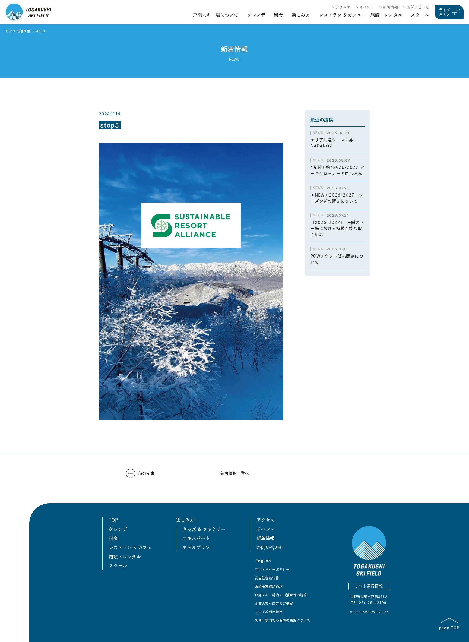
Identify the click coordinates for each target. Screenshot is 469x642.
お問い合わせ (418, 7)
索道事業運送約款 (269, 586)
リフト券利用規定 (269, 611)
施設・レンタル (386, 15)
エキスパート (196, 538)
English (263, 560)
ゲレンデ (256, 15)
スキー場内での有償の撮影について (282, 620)
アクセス (342, 7)
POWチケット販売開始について (336, 259)
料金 (278, 15)
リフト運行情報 (369, 586)
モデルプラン (196, 547)
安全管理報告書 (267, 578)
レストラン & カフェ (340, 15)
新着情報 (390, 7)
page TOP (449, 627)
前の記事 (146, 473)
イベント (366, 7)
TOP (8, 31)
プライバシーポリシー (272, 569)
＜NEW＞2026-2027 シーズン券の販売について (336, 198)
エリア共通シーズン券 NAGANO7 (334, 143)
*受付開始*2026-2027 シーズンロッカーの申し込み (337, 170)
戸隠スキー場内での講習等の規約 (281, 595)
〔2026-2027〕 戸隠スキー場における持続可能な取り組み (337, 228)
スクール (420, 15)
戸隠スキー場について (216, 15)
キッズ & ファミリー (204, 529)
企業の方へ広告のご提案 (274, 603)
